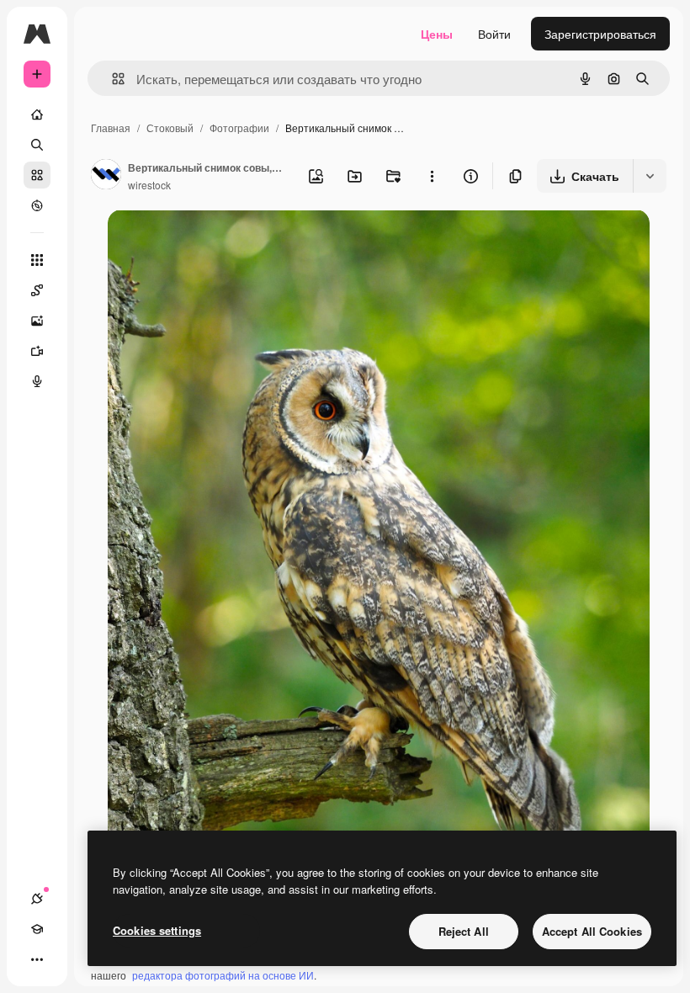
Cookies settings (157, 930)
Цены (437, 33)
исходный (220, 242)
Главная (110, 127)
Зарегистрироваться (600, 33)
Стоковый (170, 127)
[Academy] (37, 929)
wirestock (149, 185)
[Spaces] (37, 290)
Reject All (463, 931)
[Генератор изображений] (37, 320)
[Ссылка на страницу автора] (106, 176)
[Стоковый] (37, 175)
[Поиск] (37, 144)
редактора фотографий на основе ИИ (223, 975)
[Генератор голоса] (37, 381)
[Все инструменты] (37, 260)
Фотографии (239, 127)
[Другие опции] (431, 176)
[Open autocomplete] (111, 78)
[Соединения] (37, 898)
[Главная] (37, 114)
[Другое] (37, 959)
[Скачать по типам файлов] (649, 176)
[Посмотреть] (37, 205)
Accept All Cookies (592, 931)
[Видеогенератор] (37, 350)
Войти (494, 33)
